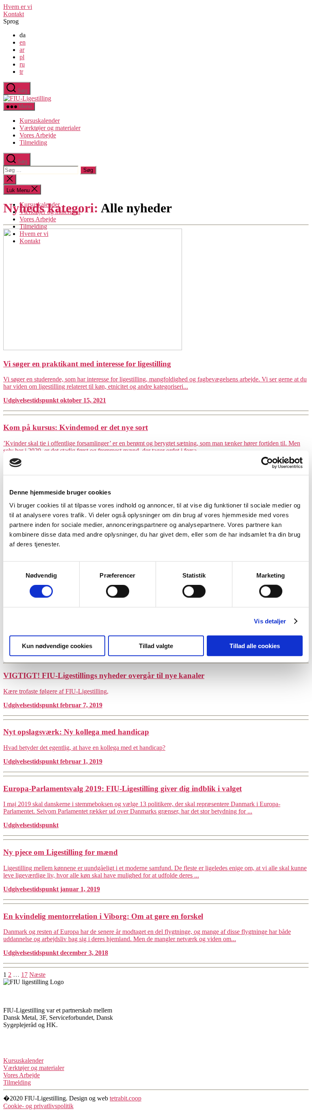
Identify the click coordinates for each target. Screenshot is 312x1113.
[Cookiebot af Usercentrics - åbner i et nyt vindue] (267, 463)
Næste (37, 974)
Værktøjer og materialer (50, 127)
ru (22, 64)
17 (24, 974)
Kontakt (13, 14)
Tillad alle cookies (255, 645)
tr (21, 71)
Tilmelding (33, 142)
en (23, 42)
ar (22, 49)
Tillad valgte (156, 645)
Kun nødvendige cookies (57, 645)
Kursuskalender (40, 120)
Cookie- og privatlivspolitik (38, 1105)
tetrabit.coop (125, 1098)
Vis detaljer (270, 621)
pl (22, 57)
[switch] (117, 591)
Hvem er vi (17, 6)
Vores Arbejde (38, 135)
